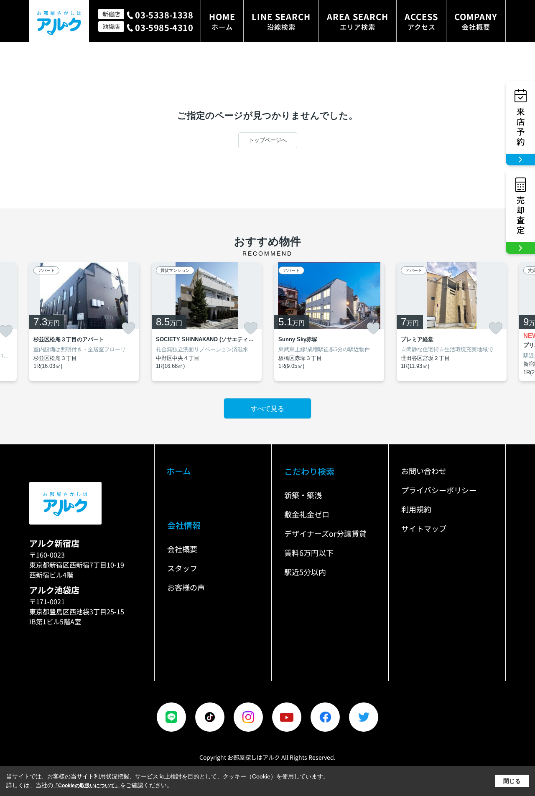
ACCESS (421, 21)
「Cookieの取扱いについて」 (86, 785)
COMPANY (475, 21)
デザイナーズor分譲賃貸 (325, 533)
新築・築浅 (303, 494)
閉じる (512, 781)
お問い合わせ (423, 470)
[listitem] (84, 322)
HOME (222, 21)
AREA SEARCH (357, 21)
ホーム (178, 471)
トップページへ (268, 140)
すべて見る (267, 408)
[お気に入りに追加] (128, 328)
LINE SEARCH (281, 21)
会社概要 (182, 548)
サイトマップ (423, 528)
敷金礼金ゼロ (306, 514)
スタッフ (182, 568)
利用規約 (416, 509)
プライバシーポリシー (438, 489)
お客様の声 (186, 587)
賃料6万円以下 (309, 552)
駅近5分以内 (305, 571)
